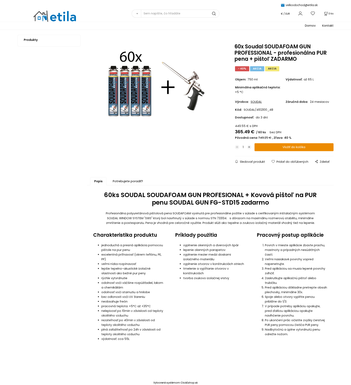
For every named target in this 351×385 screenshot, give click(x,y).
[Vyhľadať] (136, 14)
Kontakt (328, 26)
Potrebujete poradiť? (128, 181)
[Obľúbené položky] (313, 13)
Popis (98, 181)
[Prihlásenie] (300, 13)
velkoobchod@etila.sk (302, 5)
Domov (310, 26)
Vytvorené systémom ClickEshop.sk (175, 382)
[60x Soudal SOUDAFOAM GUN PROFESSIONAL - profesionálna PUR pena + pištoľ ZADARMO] (155, 83)
